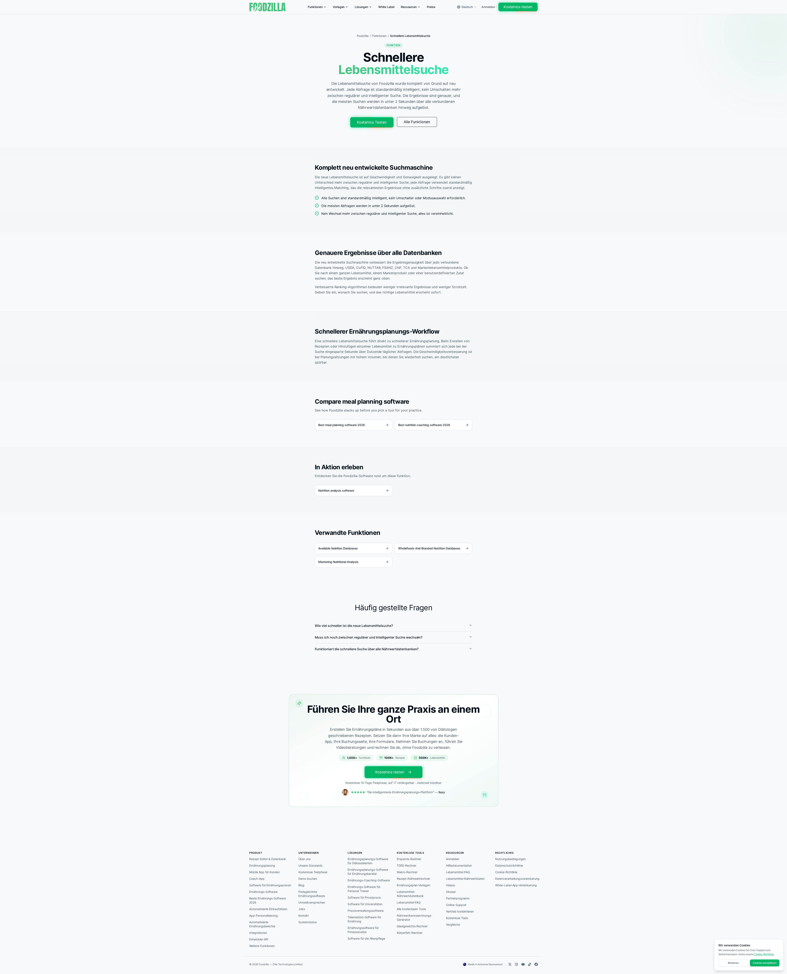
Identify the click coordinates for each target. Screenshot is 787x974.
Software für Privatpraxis (364, 897)
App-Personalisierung (263, 915)
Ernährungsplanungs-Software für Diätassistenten (368, 861)
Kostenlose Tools (457, 918)
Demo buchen (307, 878)
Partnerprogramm (458, 898)
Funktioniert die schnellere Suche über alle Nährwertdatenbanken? (367, 649)
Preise (431, 7)
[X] (510, 964)
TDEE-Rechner (406, 865)
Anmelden (488, 7)
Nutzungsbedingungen (510, 859)
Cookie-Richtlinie (506, 872)
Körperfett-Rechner (409, 932)
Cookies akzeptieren (765, 962)
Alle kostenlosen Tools (411, 909)
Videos (450, 885)
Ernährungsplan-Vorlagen (413, 885)
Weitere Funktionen (262, 946)
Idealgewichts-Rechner (412, 926)
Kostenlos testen (518, 7)
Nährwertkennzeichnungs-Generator (414, 917)
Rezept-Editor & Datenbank (267, 859)
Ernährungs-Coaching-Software (369, 880)
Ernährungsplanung (262, 865)
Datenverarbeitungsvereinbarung (516, 878)
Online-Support (456, 905)
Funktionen (315, 7)
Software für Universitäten (365, 904)
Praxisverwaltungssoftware (366, 910)
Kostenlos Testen (372, 122)
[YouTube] (523, 964)
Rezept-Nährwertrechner (413, 878)
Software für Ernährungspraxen (270, 885)
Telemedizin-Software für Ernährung (364, 919)
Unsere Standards (310, 865)
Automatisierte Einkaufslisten (268, 909)
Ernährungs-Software (263, 891)
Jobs (301, 909)
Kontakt (303, 915)
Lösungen (361, 7)
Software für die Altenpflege (366, 938)
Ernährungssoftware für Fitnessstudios (363, 930)
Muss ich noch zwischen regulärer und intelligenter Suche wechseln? (368, 637)
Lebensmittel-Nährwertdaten (465, 878)
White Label (386, 7)
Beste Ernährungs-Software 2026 (267, 900)
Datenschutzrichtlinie (509, 865)
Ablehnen (733, 962)
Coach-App (257, 878)
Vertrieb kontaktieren (460, 911)
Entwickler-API (258, 939)
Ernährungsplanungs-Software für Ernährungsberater (368, 871)
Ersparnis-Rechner (409, 859)
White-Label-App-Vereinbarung (516, 885)
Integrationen (258, 932)
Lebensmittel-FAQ (409, 902)
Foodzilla (362, 36)
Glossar (451, 891)
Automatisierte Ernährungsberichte (262, 924)
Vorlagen (339, 7)
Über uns (304, 859)
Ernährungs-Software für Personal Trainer (364, 889)
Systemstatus (307, 922)
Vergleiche (453, 924)
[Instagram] (516, 964)
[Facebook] (536, 964)
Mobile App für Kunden (264, 872)
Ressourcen (409, 7)
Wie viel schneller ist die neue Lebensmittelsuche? (354, 626)
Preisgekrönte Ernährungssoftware (311, 894)
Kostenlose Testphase (312, 872)
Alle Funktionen (417, 122)
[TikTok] (529, 964)
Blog (301, 885)
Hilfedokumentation (459, 865)
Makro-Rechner (407, 872)
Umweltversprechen (311, 902)
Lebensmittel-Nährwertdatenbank (410, 894)
